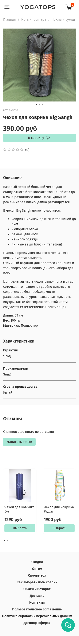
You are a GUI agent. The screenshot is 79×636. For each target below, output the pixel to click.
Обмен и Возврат (37, 589)
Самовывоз (37, 575)
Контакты (37, 602)
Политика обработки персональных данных (37, 616)
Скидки (37, 562)
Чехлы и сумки (63, 20)
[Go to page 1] (4, 540)
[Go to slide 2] (39, 104)
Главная (9, 20)
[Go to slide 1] (36, 104)
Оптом (37, 569)
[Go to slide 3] (42, 104)
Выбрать (20, 528)
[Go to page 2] (7, 540)
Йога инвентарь (33, 20)
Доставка (37, 596)
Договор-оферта (37, 623)
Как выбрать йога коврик (37, 582)
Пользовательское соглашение (37, 609)
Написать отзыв (19, 442)
